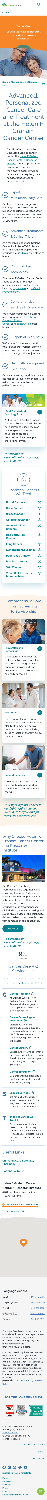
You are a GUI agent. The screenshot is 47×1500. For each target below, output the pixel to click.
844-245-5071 (38, 1319)
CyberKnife (19, 288)
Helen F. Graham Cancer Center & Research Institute (22, 160)
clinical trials (27, 253)
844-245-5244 (37, 1313)
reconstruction (22, 323)
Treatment (11, 712)
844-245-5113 (38, 1308)
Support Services (15, 775)
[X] (20, 1467)
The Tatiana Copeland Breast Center (19, 320)
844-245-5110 (38, 1302)
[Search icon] (38, 5)
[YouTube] (25, 1467)
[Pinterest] (14, 1467)
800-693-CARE (10, 1432)
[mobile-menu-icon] (43, 4)
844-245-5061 (37, 1297)
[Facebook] (4, 1467)
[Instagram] (9, 1467)
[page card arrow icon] (39, 412)
